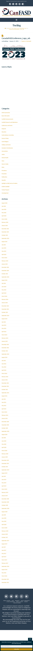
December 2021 (5, 383)
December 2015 (5, 579)
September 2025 (5, 238)
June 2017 (4, 550)
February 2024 (5, 299)
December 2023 (5, 306)
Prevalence (4, 170)
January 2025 (5, 264)
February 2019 (5, 492)
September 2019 (5, 470)
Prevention (4, 173)
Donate (26, 601)
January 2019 (5, 495)
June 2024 (4, 286)
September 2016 (5, 566)
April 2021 (4, 409)
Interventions (5, 151)
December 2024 (5, 267)
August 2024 (4, 280)
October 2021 (5, 389)
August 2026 (4, 203)
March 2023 (4, 335)
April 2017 (4, 556)
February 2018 (5, 531)
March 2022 (4, 373)
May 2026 (4, 212)
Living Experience (10, 601)
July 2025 (4, 244)
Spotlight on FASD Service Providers (9, 183)
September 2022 (5, 354)
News (3, 161)
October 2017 (5, 537)
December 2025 (5, 228)
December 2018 (5, 499)
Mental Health (5, 157)
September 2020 (5, 431)
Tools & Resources (25, 600)
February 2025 (5, 261)
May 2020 (4, 444)
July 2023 (4, 322)
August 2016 (4, 569)
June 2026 (4, 209)
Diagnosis (4, 128)
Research (17, 600)
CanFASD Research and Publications (10, 122)
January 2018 (5, 534)
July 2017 (4, 547)
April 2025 (4, 254)
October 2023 (5, 312)
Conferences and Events (7, 125)
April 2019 (4, 486)
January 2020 (5, 457)
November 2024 (5, 270)
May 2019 (4, 482)
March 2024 (4, 296)
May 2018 (4, 521)
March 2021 (4, 412)
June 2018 (4, 518)
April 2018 (4, 524)
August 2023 (4, 318)
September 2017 (5, 540)
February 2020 (5, 453)
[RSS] (23, 4)
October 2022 (5, 351)
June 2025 (4, 248)
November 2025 (5, 232)
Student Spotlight (5, 186)
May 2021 (4, 405)
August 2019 (4, 473)
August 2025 (4, 241)
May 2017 (4, 553)
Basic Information (6, 116)
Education (4, 132)
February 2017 (5, 563)
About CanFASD (6, 600)
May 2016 (4, 572)
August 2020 (4, 434)
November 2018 (5, 502)
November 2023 (5, 309)
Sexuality (4, 180)
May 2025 (4, 251)
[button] (16, 20)
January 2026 (5, 225)
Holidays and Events (6, 144)
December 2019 (5, 460)
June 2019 (4, 479)
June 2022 (4, 363)
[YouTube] (19, 4)
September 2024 (5, 277)
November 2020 (5, 425)
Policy (3, 167)
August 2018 (4, 511)
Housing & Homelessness (7, 148)
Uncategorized (5, 193)
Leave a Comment (26, 41)
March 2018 (4, 527)
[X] (13, 4)
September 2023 (5, 315)
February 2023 (5, 338)
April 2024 (4, 293)
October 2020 (5, 428)
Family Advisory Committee (8, 135)
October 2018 (5, 505)
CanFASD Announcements (7, 119)
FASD (13, 600)
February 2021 (5, 415)
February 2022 (5, 376)
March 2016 (4, 576)
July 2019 (4, 476)
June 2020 (4, 441)
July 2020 (4, 437)
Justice (3, 154)
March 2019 (4, 489)
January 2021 (5, 418)
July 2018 (4, 515)
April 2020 (4, 447)
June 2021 (4, 402)
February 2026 (5, 222)
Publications (4, 177)
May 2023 (4, 328)
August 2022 (4, 357)
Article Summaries (6, 112)
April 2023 (4, 331)
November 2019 (5, 463)
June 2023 (4, 325)
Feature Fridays (5, 138)
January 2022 (5, 380)
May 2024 (4, 290)
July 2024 (4, 283)
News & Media (5, 164)
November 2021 (5, 386)
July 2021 (4, 399)
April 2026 (4, 216)
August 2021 (4, 396)
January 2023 (5, 341)
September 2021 (5, 392)
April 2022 (4, 370)
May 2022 (4, 367)
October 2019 (5, 466)
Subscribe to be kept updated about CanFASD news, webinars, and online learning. (16, 643)
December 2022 (5, 344)
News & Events (19, 601)
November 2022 (5, 347)
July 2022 (4, 360)
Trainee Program (5, 190)
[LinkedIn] (16, 4)
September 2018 (5, 508)
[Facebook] (10, 4)
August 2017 (4, 544)
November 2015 (5, 582)
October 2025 (5, 235)
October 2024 (5, 273)
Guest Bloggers (5, 141)
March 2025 (4, 257)
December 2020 (5, 421)
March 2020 (4, 450)
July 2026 (4, 206)
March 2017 (4, 560)
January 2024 (5, 302)
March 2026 (4, 219)
